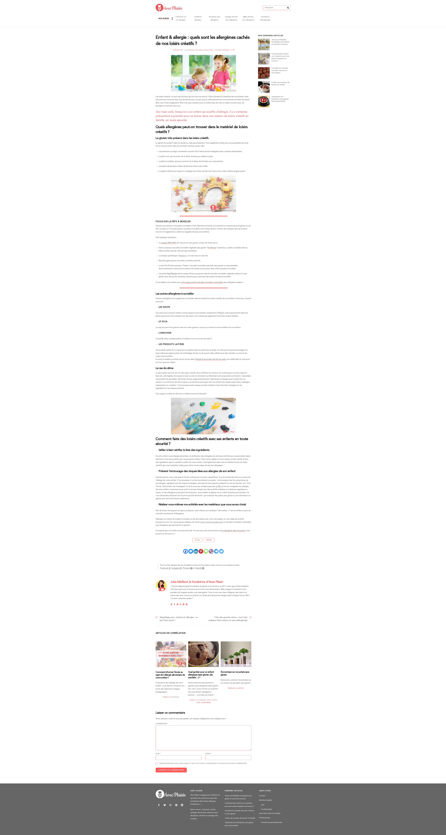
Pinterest (186, 568)
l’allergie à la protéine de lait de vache (210, 359)
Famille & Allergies (197, 18)
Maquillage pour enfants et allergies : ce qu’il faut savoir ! (179, 618)
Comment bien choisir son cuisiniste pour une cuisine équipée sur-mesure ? (280, 57)
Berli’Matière (172, 274)
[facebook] (159, 805)
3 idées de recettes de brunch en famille (280, 84)
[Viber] (211, 551)
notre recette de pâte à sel (211, 522)
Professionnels (264, 818)
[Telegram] (216, 551)
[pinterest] (176, 805)
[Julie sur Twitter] (177, 604)
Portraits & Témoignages (265, 18)
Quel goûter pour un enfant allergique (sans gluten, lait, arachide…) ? (201, 675)
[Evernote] (206, 551)
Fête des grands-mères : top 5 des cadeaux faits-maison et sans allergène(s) (227, 618)
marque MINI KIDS (168, 243)
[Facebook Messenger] (190, 551)
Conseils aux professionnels (271, 822)
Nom (158, 753)
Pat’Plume (212, 248)
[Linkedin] (195, 551)
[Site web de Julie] (171, 604)
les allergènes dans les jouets (233, 531)
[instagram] (170, 805)
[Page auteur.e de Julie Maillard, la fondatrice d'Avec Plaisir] (161, 591)
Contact (262, 796)
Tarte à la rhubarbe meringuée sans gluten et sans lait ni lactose (280, 42)
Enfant (209, 540)
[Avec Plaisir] (169, 10)
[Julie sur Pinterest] (186, 604)
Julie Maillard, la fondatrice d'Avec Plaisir (199, 50)
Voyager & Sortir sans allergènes (231, 18)
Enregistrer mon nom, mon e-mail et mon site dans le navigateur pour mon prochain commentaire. (203, 763)
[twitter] (164, 805)
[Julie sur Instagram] (180, 604)
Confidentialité (266, 809)
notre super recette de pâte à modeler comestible (202, 282)
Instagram (175, 568)
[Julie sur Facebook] (174, 604)
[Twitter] (221, 551)
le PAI (218, 486)
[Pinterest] (201, 551)
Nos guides (164, 18)
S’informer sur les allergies (180, 18)
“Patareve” (182, 256)
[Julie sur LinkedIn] (183, 604)
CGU (262, 805)
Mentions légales (265, 800)
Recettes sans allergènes (214, 18)
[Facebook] (185, 551)
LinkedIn (198, 568)
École (197, 540)
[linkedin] (182, 805)
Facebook (164, 568)
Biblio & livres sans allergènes (248, 18)
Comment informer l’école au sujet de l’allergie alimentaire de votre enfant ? (170, 675)
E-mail (208, 753)
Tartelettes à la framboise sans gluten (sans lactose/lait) (280, 99)
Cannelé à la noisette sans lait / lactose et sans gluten (279, 70)
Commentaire (162, 723)
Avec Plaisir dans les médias (269, 813)
